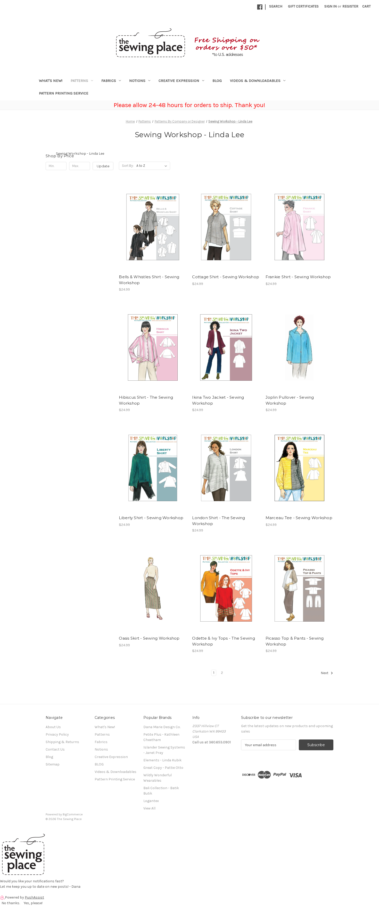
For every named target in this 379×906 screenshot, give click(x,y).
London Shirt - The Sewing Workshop (218, 520)
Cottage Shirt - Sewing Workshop (225, 276)
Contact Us (55, 749)
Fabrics (108, 80)
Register (350, 6)
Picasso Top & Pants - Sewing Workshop (295, 641)
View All (149, 808)
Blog (49, 757)
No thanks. (11, 903)
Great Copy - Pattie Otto (163, 767)
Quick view (152, 222)
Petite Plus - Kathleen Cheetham (161, 737)
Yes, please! (33, 903)
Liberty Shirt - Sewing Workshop (151, 517)
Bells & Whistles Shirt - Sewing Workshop (149, 279)
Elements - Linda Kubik (162, 760)
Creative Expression (179, 80)
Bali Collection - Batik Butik (161, 791)
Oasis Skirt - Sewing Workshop (149, 638)
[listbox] (153, 166)
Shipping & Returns (62, 742)
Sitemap (53, 764)
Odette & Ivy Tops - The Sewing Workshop (223, 641)
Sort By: (128, 166)
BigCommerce (73, 814)
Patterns (79, 80)
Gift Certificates (303, 6)
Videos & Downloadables (255, 80)
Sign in (330, 6)
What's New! (50, 80)
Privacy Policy (57, 734)
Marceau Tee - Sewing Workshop (299, 517)
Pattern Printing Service (63, 93)
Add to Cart (152, 231)
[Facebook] (259, 7)
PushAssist (34, 897)
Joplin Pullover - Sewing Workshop (290, 400)
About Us (53, 727)
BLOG (217, 80)
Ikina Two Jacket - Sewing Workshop (218, 400)
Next (325, 673)
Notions (137, 80)
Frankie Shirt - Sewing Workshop (298, 276)
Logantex (151, 801)
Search (275, 6)
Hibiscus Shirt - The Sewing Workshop (146, 400)
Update (103, 166)
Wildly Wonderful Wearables (157, 778)
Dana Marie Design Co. (161, 727)
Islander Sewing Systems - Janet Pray (164, 750)
